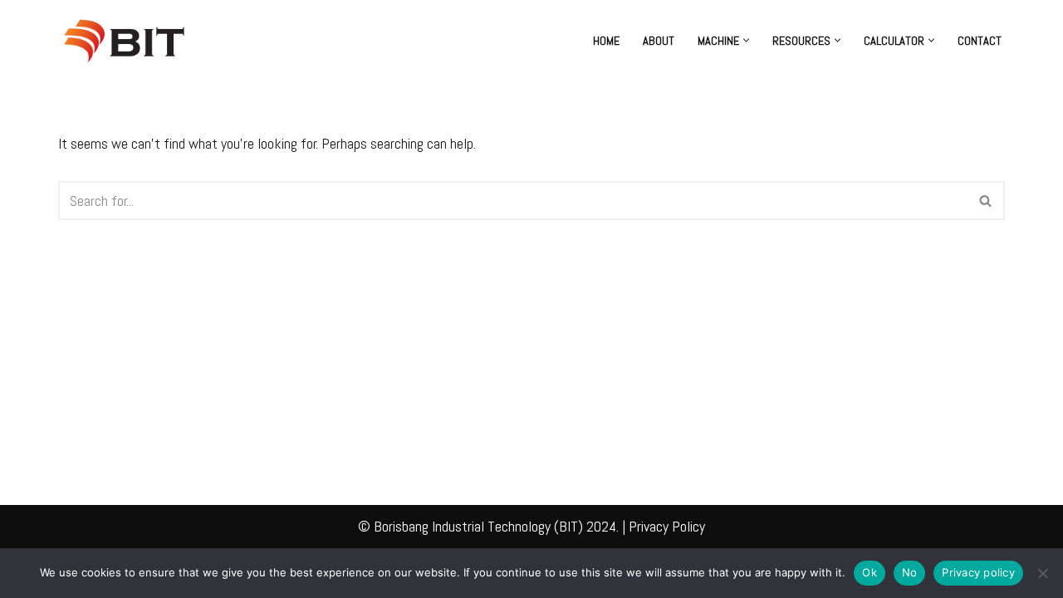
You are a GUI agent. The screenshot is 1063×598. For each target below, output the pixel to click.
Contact (980, 40)
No (910, 572)
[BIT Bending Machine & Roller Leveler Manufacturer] (128, 40)
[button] (746, 40)
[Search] (986, 200)
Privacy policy (978, 572)
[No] (1042, 573)
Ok (869, 572)
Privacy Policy (667, 526)
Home (606, 40)
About (658, 40)
